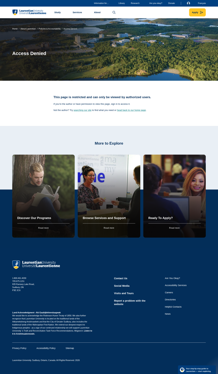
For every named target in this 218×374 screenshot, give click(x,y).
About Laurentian (28, 29)
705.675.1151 (18, 281)
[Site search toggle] (114, 12)
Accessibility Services (176, 285)
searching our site (82, 110)
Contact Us (120, 278)
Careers (169, 292)
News (168, 314)
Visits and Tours (124, 293)
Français (202, 3)
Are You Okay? (172, 278)
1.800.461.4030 (19, 278)
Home (15, 29)
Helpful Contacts (173, 307)
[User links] (190, 3)
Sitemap (70, 348)
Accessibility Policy (46, 348)
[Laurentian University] (29, 12)
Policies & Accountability (50, 29)
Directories (170, 299)
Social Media (121, 285)
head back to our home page (131, 110)
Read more (43, 228)
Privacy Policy (19, 348)
